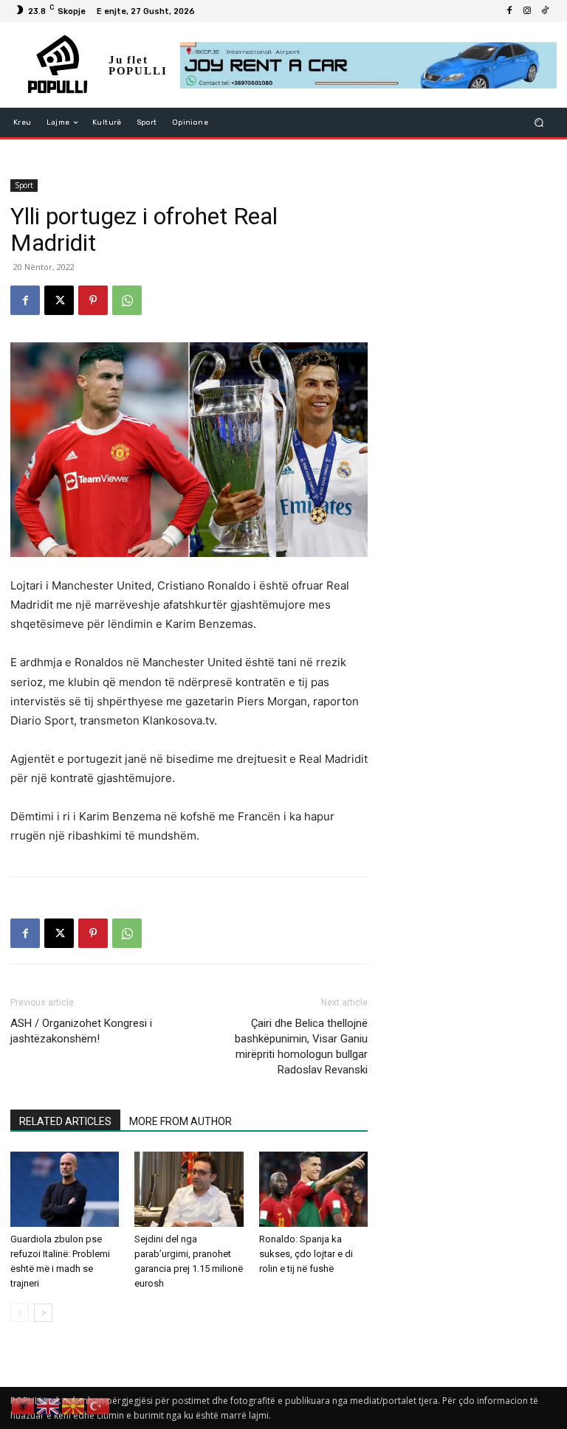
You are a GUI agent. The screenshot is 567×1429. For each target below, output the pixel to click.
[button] (539, 122)
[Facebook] (509, 11)
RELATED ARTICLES (65, 1121)
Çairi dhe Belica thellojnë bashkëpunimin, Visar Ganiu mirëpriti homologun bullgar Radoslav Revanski (301, 1046)
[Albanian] (23, 1405)
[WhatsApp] (127, 300)
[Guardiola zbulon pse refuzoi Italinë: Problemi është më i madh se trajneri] (64, 1189)
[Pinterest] (93, 300)
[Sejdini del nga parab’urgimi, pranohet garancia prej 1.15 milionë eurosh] (188, 1189)
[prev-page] (19, 1313)
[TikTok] (545, 11)
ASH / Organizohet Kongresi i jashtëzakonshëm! (81, 1031)
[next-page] (43, 1313)
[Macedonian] (73, 1405)
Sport (24, 185)
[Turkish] (98, 1405)
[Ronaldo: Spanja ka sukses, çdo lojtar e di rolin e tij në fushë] (313, 1189)
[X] (59, 300)
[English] (48, 1405)
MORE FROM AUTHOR (180, 1121)
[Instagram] (527, 11)
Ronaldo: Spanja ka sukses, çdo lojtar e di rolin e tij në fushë (306, 1253)
